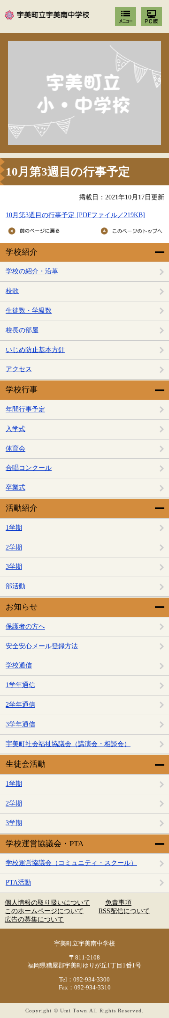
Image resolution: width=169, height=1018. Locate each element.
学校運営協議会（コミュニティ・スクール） (71, 862)
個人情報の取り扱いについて (47, 902)
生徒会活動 (26, 764)
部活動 (15, 586)
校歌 (12, 290)
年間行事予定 (25, 409)
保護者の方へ (25, 626)
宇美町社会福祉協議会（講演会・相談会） (68, 743)
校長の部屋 (22, 330)
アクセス (19, 369)
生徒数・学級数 (29, 310)
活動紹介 (22, 508)
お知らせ (22, 606)
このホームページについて (44, 911)
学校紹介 (22, 252)
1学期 (14, 527)
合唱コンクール (29, 467)
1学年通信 (20, 684)
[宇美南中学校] (84, 93)
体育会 (15, 448)
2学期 (14, 547)
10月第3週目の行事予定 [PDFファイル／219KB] (75, 215)
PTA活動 (18, 882)
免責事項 (118, 902)
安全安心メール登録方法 (42, 646)
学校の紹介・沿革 (32, 271)
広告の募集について (34, 919)
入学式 (15, 428)
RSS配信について (124, 911)
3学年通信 (20, 724)
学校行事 (22, 389)
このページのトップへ (127, 231)
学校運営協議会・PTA (45, 843)
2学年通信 (20, 704)
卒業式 (15, 487)
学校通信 (19, 665)
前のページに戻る (42, 231)
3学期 (14, 566)
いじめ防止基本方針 (35, 349)
